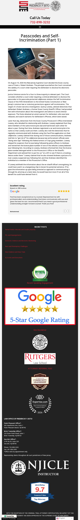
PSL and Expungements (13, 235)
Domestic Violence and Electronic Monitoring (20, 241)
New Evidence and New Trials (15, 252)
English (62, 518)
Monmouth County (48, 44)
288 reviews (22, 188)
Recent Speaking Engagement (40, 283)
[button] (68, 211)
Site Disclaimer (40, 330)
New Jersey (59, 44)
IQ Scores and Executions (13, 258)
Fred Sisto (13, 44)
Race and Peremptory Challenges (16, 246)
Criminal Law (36, 44)
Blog (30, 44)
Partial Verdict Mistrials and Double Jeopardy (20, 229)
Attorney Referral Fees (40, 368)
